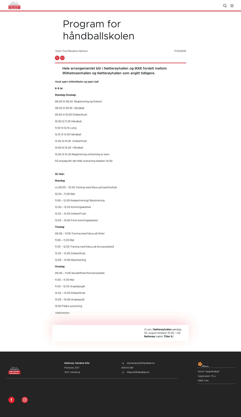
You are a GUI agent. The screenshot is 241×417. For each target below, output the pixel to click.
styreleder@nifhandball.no (140, 363)
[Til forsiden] (14, 5)
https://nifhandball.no (137, 372)
